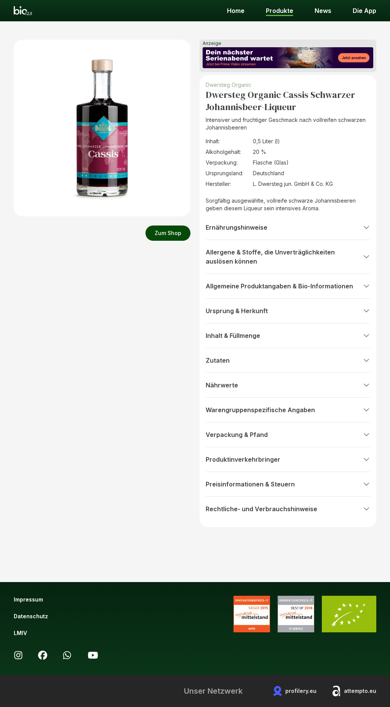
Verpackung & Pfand (237, 434)
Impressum (28, 599)
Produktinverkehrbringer (243, 459)
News (323, 10)
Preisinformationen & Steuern (250, 484)
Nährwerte (222, 385)
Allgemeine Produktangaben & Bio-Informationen (279, 286)
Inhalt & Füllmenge (233, 335)
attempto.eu (360, 691)
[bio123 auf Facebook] (42, 655)
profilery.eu (300, 691)
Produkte (279, 10)
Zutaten (218, 360)
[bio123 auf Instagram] (18, 655)
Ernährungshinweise (236, 227)
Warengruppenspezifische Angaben (260, 410)
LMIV (20, 633)
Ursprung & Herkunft (237, 311)
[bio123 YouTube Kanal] (93, 655)
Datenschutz (31, 616)
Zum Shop (168, 233)
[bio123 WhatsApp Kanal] (67, 655)
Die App (364, 10)
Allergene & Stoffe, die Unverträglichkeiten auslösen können (270, 256)
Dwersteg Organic (228, 85)
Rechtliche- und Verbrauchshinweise (261, 509)
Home (236, 10)
